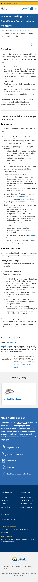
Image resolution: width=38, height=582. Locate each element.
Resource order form (27, 507)
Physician (10, 467)
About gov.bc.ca (7, 566)
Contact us (4, 500)
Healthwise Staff (12, 342)
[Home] (6, 8)
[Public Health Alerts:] (2, 3)
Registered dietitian (15, 454)
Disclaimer (27, 566)
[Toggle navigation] (35, 8)
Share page (35, 44)
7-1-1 (25, 423)
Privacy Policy (17, 366)
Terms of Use (26, 364)
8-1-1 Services (5, 507)
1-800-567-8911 (9, 539)
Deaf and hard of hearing (9, 519)
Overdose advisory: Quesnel (10, 3)
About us (4, 497)
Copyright (18, 566)
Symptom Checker (26, 497)
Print (31, 44)
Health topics (25, 31)
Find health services (26, 500)
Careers (3, 504)
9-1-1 (5, 529)
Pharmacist (11, 461)
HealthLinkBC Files (26, 504)
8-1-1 (26, 9)
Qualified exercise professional (19, 474)
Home (3, 31)
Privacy (4, 568)
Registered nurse (14, 448)
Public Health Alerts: (2, 3)
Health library (12, 31)
